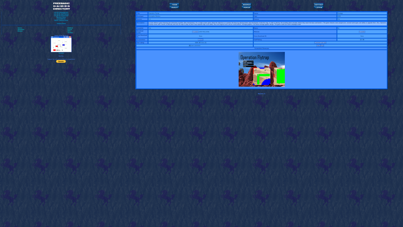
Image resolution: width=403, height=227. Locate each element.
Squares (61, 53)
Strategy (70, 32)
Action (20, 28)
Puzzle (69, 29)
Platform (70, 28)
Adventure (21, 29)
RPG (68, 31)
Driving (20, 31)
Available (195, 32)
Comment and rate (320, 42)
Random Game (61, 17)
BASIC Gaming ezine (61, 20)
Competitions (61, 18)
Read (322, 45)
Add (318, 45)
